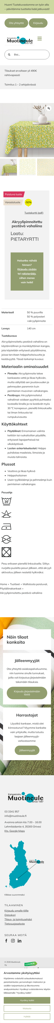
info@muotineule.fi (15, 815)
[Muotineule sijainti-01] (24, 840)
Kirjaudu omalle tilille (16, 910)
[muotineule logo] (19, 36)
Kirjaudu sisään (26, 269)
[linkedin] (19, 941)
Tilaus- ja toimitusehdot (18, 919)
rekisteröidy (29, 273)
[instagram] (13, 941)
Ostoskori (10, 915)
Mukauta (27, 1008)
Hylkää (27, 1016)
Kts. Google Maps (14, 830)
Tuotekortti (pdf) (33, 212)
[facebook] (6, 941)
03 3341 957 (11, 811)
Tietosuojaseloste (14, 923)
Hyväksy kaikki (27, 1000)
